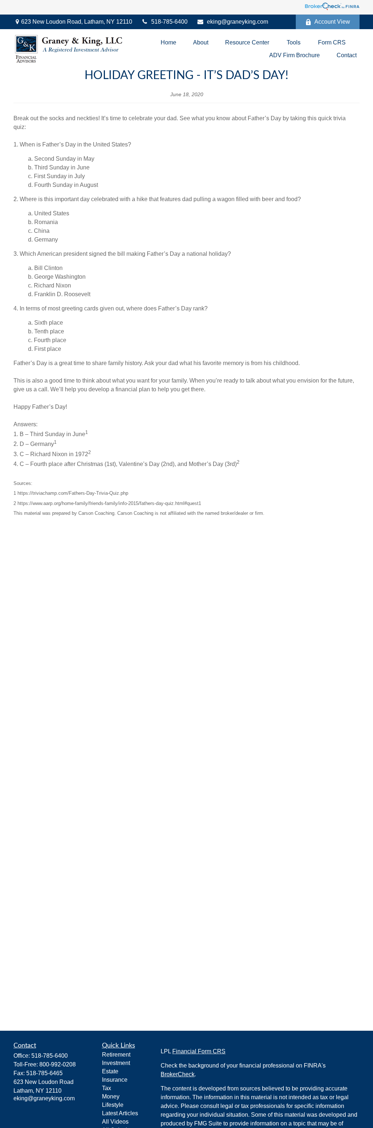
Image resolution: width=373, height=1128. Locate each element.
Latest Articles (120, 1113)
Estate (110, 1071)
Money (110, 1096)
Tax (106, 1088)
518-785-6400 (169, 22)
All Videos (115, 1122)
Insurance (114, 1080)
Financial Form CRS (198, 1051)
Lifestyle (112, 1105)
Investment (116, 1063)
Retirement (116, 1054)
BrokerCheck (178, 1074)
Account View (332, 22)
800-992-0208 (57, 1064)
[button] (168, 42)
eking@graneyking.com (237, 22)
